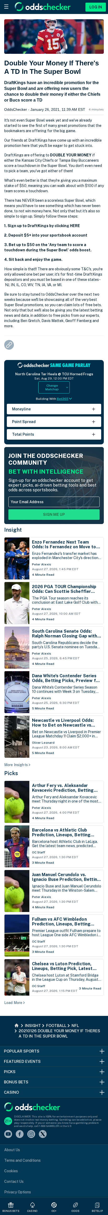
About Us (12, 1150)
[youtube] (8, 1134)
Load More (13, 1003)
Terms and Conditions (22, 1160)
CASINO (32, 1210)
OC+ (54, 1210)
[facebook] (20, 1134)
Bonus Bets (10, 1210)
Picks (11, 773)
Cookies (11, 1171)
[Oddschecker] (32, 1107)
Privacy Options (17, 1192)
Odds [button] (75, 1210)
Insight (13, 530)
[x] (43, 1134)
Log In (95, 7)
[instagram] (31, 1134)
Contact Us (14, 1181)
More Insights (16, 765)
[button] (97, 1205)
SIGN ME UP (54, 514)
